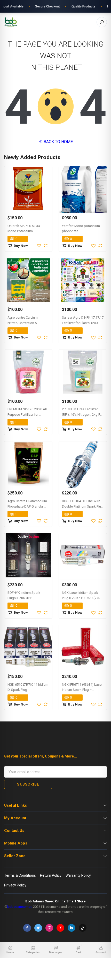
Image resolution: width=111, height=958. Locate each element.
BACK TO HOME (58, 141)
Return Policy (50, 875)
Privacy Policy (15, 885)
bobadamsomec (19, 907)
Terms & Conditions (20, 875)
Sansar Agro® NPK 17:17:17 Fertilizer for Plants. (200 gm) (83, 323)
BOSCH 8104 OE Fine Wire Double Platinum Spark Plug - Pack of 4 (82, 506)
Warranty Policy (78, 875)
